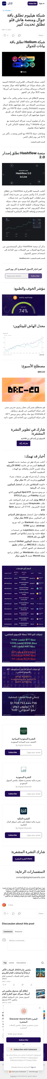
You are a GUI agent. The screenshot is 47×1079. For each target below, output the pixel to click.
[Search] (42, 962)
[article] (23, 977)
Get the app (33, 1072)
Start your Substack (18, 1072)
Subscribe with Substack (25, 1049)
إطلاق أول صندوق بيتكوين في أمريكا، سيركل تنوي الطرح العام (16, 992)
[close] (40, 1008)
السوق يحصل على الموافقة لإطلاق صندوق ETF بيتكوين (15, 998)
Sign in (41, 3)
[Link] (37, 44)
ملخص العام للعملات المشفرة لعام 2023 (15, 977)
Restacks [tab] (18, 931)
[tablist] (13, 931)
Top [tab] (5, 963)
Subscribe (32, 3)
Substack (13, 1076)
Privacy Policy (31, 1060)
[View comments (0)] (13, 35)
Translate (8, 10)
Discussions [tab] (21, 963)
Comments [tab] (8, 931)
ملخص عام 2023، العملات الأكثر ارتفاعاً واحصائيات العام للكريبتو (16, 971)
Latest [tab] (11, 963)
